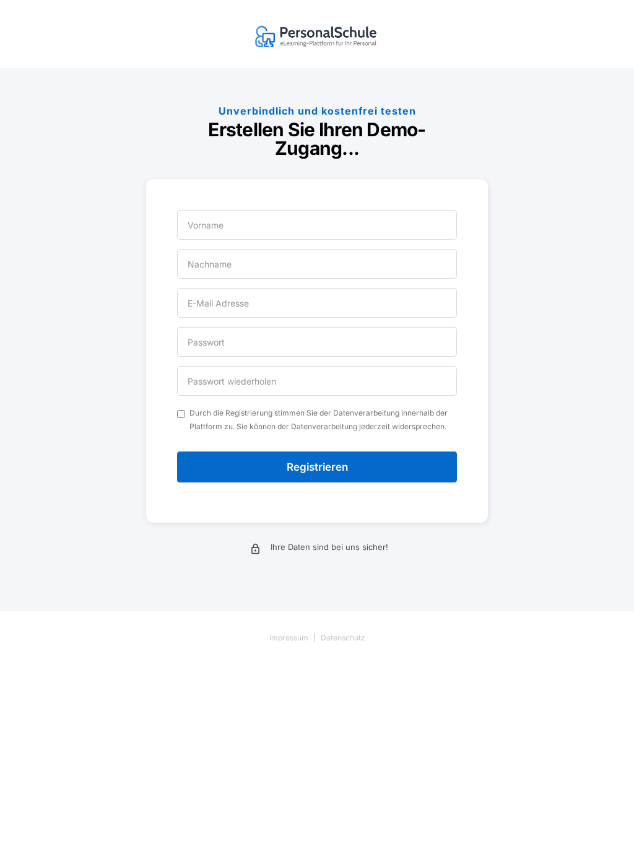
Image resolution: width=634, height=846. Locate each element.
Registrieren (317, 467)
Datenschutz (343, 637)
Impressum (288, 637)
